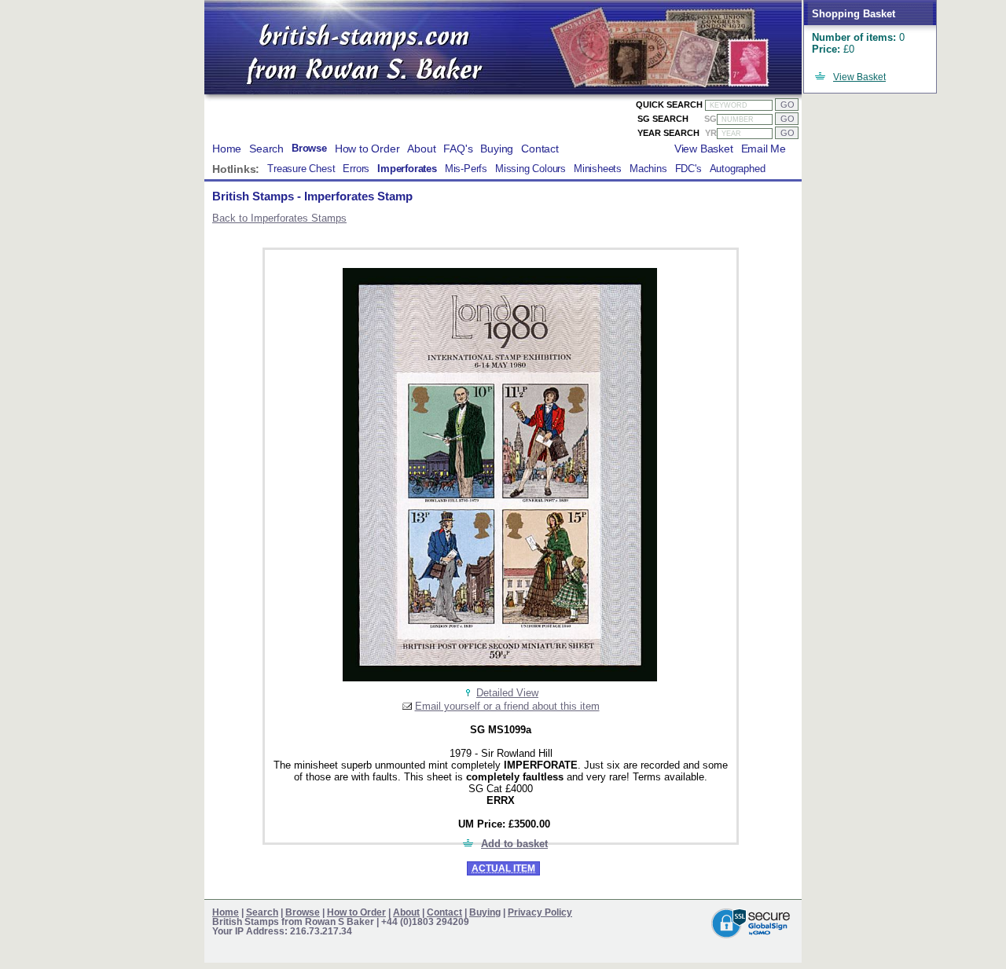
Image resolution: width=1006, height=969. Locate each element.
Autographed (738, 168)
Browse (309, 148)
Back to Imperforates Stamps (279, 218)
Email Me (763, 148)
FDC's (688, 168)
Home (226, 148)
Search (266, 148)
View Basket (859, 77)
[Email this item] (407, 706)
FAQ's (457, 148)
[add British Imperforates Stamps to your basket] (469, 844)
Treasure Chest (301, 168)
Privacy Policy (540, 912)
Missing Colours (530, 168)
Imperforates (407, 168)
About (421, 148)
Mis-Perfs (466, 168)
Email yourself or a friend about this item (507, 706)
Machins (648, 168)
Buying (496, 148)
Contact (540, 148)
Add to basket (514, 844)
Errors (356, 168)
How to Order (367, 148)
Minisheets (598, 168)
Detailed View (507, 693)
